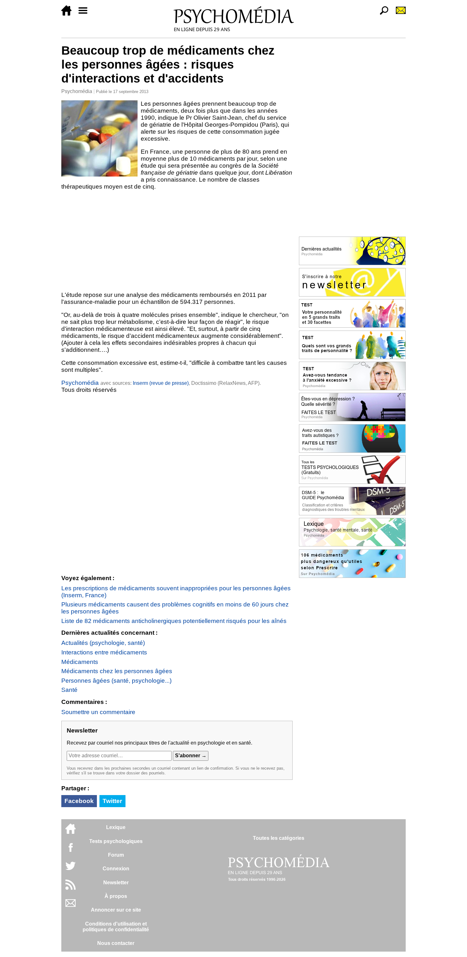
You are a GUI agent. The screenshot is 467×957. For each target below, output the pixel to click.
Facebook (79, 801)
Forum (116, 855)
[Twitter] (70, 869)
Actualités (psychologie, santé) (103, 642)
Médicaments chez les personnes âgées (116, 671)
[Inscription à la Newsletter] (398, 14)
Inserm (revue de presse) (161, 383)
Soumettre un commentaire (98, 712)
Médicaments (79, 662)
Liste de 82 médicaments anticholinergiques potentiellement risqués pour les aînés (174, 621)
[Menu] (85, 14)
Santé (69, 689)
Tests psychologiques (116, 841)
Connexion (116, 868)
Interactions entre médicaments (104, 652)
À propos (116, 896)
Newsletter (116, 882)
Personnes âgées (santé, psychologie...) (116, 680)
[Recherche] (381, 14)
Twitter (112, 801)
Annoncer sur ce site (116, 910)
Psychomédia (76, 91)
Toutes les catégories (278, 838)
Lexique (115, 827)
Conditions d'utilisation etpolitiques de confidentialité (116, 926)
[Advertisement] (177, 240)
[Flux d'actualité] (70, 888)
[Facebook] (70, 850)
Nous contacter (115, 943)
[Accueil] (69, 14)
